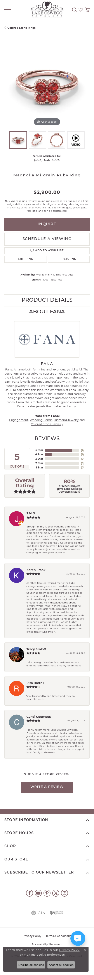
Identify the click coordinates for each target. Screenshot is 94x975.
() (82, 450)
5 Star (39, 450)
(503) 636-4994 (47, 160)
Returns (69, 259)
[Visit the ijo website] (56, 913)
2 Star (39, 463)
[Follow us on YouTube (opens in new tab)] (38, 893)
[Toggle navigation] (7, 9)
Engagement (18, 420)
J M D (30, 513)
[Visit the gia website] (38, 913)
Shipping (25, 259)
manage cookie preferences (44, 954)
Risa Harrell (35, 683)
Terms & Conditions (58, 936)
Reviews (47, 438)
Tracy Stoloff (36, 649)
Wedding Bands (41, 420)
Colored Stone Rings (21, 27)
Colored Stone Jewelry (47, 424)
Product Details (47, 300)
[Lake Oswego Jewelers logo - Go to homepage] (47, 10)
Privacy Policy (32, 936)
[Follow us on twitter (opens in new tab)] (55, 893)
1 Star (39, 467)
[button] (74, 9)
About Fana (47, 312)
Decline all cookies (31, 965)
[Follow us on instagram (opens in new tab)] (64, 893)
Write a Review (47, 787)
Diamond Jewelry (66, 420)
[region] (47, 84)
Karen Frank (35, 570)
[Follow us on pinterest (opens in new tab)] (47, 893)
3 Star (39, 458)
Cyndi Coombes (38, 716)
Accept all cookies (61, 965)
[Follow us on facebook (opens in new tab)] (29, 893)
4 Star (39, 454)
